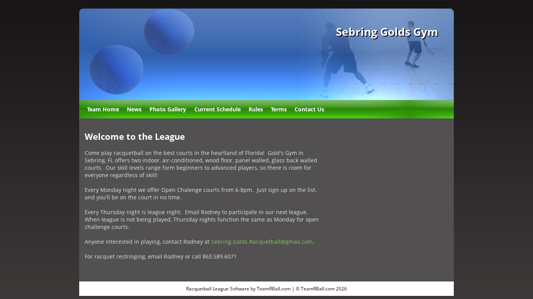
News (134, 109)
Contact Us (309, 109)
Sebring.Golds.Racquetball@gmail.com (262, 241)
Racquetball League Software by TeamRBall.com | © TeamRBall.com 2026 (266, 288)
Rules (256, 109)
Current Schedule (217, 109)
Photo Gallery (167, 109)
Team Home (103, 109)
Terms (279, 109)
